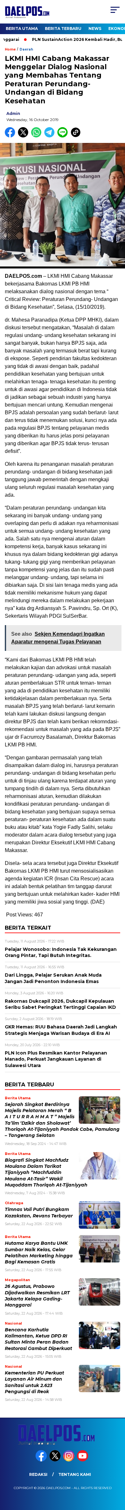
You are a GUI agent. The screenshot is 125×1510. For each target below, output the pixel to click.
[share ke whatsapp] (37, 136)
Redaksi (38, 1474)
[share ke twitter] (24, 136)
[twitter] (55, 1460)
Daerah (26, 49)
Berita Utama (22, 28)
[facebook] (42, 1460)
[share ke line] (64, 136)
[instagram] (69, 1460)
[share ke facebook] (11, 136)
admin (13, 113)
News (94, 28)
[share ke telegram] (50, 136)
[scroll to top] (115, 1472)
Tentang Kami (74, 1474)
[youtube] (83, 1460)
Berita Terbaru (63, 28)
